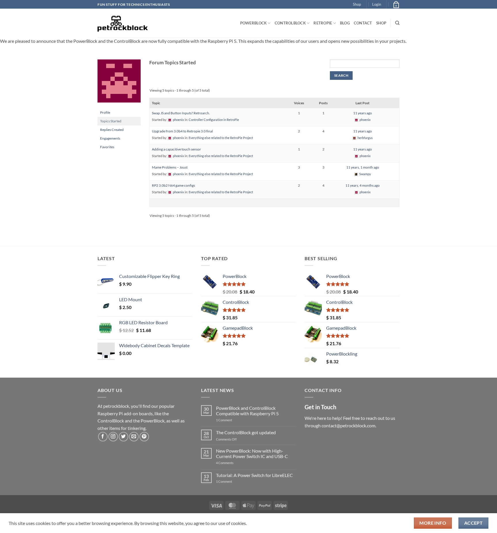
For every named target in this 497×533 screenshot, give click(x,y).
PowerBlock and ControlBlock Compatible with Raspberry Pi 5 (247, 410)
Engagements (110, 138)
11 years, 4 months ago (362, 185)
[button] (376, 4)
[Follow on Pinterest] (144, 436)
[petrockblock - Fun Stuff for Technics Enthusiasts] (123, 23)
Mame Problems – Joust (170, 167)
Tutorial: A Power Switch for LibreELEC (254, 475)
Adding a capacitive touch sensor (176, 149)
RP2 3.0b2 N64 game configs (173, 185)
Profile (105, 112)
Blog (345, 23)
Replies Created (112, 130)
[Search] (397, 23)
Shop (357, 4)
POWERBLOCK (253, 23)
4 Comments (233, 463)
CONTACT (363, 23)
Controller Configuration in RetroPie (214, 119)
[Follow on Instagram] (113, 436)
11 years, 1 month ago (362, 167)
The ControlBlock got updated (246, 432)
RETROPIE (323, 23)
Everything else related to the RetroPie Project (221, 138)
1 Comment (233, 420)
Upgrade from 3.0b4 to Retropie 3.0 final (182, 131)
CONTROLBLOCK (290, 23)
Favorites (107, 147)
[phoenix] (119, 83)
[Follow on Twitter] (123, 436)
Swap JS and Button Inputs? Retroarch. (181, 113)
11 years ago (362, 113)
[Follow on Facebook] (103, 436)
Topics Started (110, 121)
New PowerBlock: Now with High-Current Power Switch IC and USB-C (252, 453)
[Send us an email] (134, 436)
